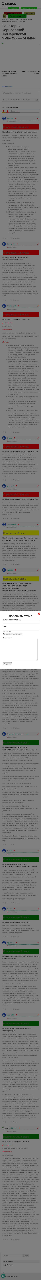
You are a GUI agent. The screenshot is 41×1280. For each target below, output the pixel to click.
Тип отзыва (7, 632)
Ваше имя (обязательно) (12, 619)
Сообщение (7, 638)
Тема (4, 626)
